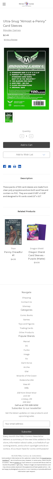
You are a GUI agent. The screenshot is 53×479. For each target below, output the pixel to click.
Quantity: (26, 131)
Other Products (26, 332)
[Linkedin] (19, 166)
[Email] (9, 166)
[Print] (14, 166)
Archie (27, 367)
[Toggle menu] (4, 4)
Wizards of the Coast (26, 376)
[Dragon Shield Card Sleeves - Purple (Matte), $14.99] (36, 232)
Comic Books (26, 315)
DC (26, 346)
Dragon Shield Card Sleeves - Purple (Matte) (36, 255)
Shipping (26, 297)
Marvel (26, 341)
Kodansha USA (27, 380)
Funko (27, 350)
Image (26, 354)
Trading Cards (26, 328)
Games (26, 319)
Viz (26, 358)
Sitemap (26, 306)
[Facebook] (4, 166)
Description (26, 178)
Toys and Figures (26, 324)
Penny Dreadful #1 (13, 254)
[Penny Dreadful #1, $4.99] (13, 232)
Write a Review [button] (10, 39)
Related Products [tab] (26, 211)
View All (26, 384)
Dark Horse (26, 363)
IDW (27, 371)
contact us (17, 462)
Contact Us (26, 302)
